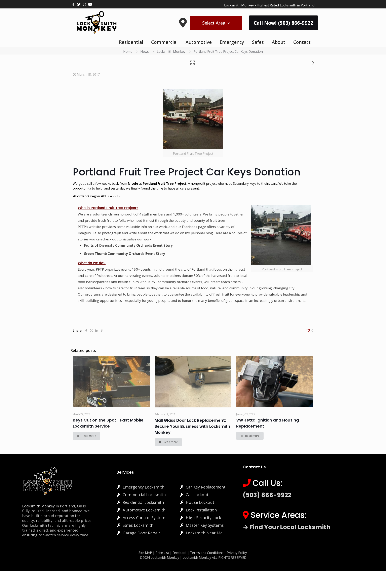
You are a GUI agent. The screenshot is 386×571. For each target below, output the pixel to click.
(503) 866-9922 (267, 495)
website (95, 226)
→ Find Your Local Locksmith (287, 527)
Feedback (179, 552)
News (144, 51)
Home (127, 51)
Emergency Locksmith (143, 487)
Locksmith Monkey (171, 51)
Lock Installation (201, 510)
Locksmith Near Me (204, 533)
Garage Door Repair (141, 533)
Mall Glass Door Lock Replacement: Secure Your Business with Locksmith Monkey (192, 426)
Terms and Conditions (206, 552)
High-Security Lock (203, 517)
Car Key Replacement (206, 487)
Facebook (189, 226)
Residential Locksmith (143, 502)
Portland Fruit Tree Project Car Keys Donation (228, 51)
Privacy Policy (237, 552)
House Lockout (200, 502)
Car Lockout (197, 494)
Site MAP (145, 552)
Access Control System (144, 517)
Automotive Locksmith (144, 510)
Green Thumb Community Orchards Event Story (124, 253)
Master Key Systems (205, 525)
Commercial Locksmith (144, 494)
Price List (162, 552)
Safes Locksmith (138, 525)
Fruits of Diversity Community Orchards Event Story (128, 245)
